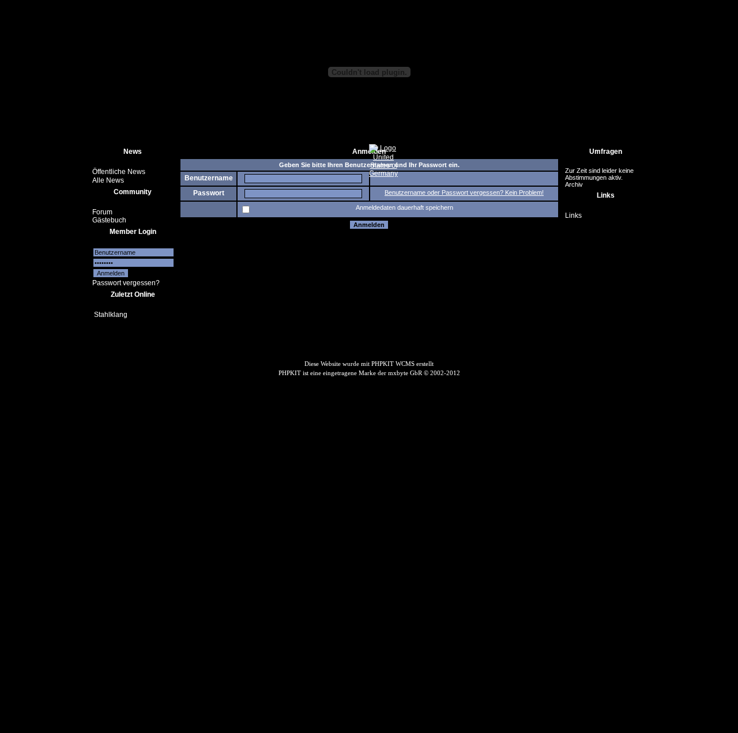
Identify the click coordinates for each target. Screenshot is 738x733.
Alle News (108, 180)
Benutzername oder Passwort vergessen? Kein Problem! (464, 192)
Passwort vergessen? (126, 283)
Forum (102, 211)
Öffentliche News (118, 172)
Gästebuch (109, 220)
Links (573, 215)
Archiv (574, 184)
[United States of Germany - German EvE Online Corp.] (383, 173)
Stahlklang (110, 315)
